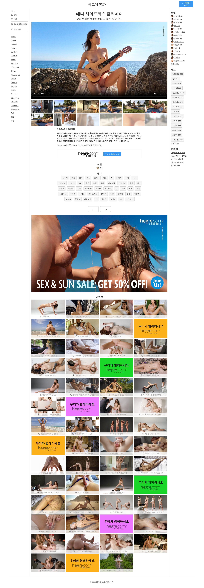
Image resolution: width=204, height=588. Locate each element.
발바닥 (68, 199)
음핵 (131, 183)
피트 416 (175, 111)
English (14, 86)
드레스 (71, 183)
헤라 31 (177, 25)
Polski (13, 79)
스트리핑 (61, 183)
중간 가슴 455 (177, 102)
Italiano (14, 44)
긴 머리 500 (176, 88)
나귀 (127, 178)
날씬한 (70, 188)
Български (15, 109)
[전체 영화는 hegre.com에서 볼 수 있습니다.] (88, 120)
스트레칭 (88, 188)
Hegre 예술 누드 (177, 162)
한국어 (13, 117)
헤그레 (97, 4)
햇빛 (128, 194)
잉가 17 (177, 48)
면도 (73, 178)
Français (14, 102)
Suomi (13, 36)
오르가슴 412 (177, 116)
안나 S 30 (178, 29)
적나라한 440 (177, 107)
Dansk (13, 40)
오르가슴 (122, 183)
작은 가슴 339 (177, 139)
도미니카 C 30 (179, 32)
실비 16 (177, 57)
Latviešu (14, 52)
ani (96, 199)
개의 (130, 188)
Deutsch (14, 56)
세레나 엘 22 (179, 41)
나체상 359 (176, 130)
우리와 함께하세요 (186, 3)
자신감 (136, 194)
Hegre (178, 152)
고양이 (96, 178)
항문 (87, 183)
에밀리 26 (178, 35)
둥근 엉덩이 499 (178, 92)
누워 (123, 188)
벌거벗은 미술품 (177, 159)
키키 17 (177, 51)
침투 (102, 183)
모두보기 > (175, 64)
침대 (81, 178)
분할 (138, 188)
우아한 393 (176, 121)
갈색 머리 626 (177, 74)
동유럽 (103, 199)
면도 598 (175, 78)
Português (15, 67)
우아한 (72, 194)
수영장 (61, 188)
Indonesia (14, 105)
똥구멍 (77, 199)
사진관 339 (176, 135)
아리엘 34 (178, 19)
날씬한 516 (176, 83)
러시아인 (108, 188)
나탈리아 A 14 (179, 61)
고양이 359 (176, 125)
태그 (15, 19)
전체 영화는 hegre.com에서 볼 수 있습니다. (99, 18)
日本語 (13, 90)
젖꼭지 (65, 178)
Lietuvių (14, 48)
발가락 (103, 194)
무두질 (98, 188)
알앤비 (113, 199)
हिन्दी (12, 113)
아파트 (82, 194)
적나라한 (111, 183)
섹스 (139, 183)
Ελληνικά (15, 98)
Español (14, 94)
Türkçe (13, 71)
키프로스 (129, 199)
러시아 (118, 178)
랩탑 (112, 194)
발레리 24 (178, 38)
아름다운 (63, 194)
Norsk (13, 59)
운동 (134, 178)
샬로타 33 (178, 22)
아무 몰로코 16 (180, 54)
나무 (79, 188)
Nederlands (15, 75)
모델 (15, 15)
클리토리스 (93, 194)
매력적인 (87, 199)
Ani (101, 168)
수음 (95, 183)
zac (121, 199)
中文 (12, 121)
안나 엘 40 (178, 16)
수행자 (120, 194)
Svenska (14, 63)
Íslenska (14, 82)
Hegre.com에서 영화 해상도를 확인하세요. (79, 145)
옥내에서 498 (177, 97)
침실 (88, 178)
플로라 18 (178, 45)
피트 (105, 178)
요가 (80, 183)
